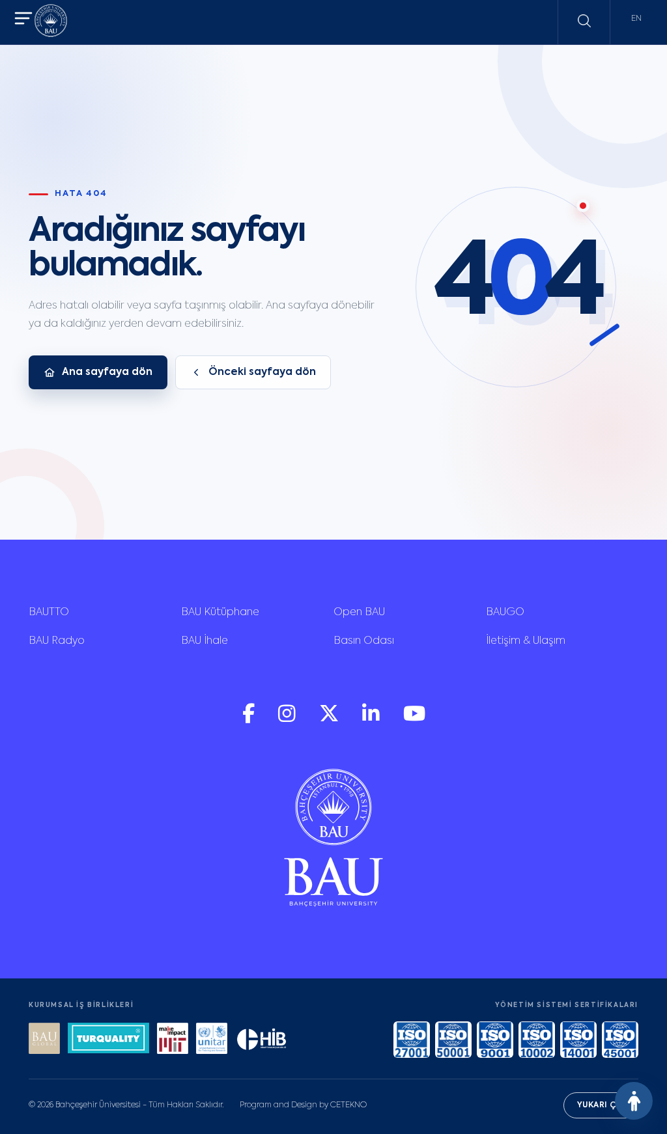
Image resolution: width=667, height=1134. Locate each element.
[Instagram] (288, 719)
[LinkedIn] (372, 719)
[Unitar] (211, 1040)
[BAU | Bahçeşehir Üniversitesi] (51, 22)
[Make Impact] (172, 1040)
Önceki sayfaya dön (262, 372)
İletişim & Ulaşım (525, 641)
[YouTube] (414, 719)
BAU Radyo (57, 641)
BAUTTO (49, 612)
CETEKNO (348, 1105)
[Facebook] (250, 719)
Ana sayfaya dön (107, 372)
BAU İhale (204, 641)
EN (636, 19)
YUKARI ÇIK (601, 1105)
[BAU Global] (44, 1040)
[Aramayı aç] (584, 21)
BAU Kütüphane (220, 612)
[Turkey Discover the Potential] (108, 1040)
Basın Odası (364, 641)
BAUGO (505, 612)
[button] (23, 20)
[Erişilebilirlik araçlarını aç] (634, 1101)
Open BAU (359, 612)
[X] (330, 719)
